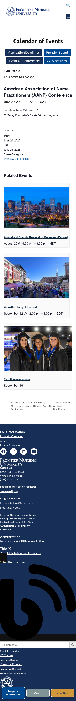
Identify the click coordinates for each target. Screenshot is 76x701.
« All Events (12, 71)
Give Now (62, 692)
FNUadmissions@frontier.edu (16, 503)
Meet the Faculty (9, 650)
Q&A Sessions (57, 61)
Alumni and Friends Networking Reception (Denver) (36, 237)
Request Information (11, 436)
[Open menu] (68, 16)
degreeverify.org (9, 491)
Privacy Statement (10, 445)
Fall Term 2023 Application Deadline (61, 406)
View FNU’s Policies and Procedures (20, 553)
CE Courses (6, 655)
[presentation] (36, 207)
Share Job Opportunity (13, 673)
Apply (3, 440)
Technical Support (10, 659)
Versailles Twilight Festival (20, 307)
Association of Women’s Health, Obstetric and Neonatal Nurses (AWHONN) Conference (32, 406)
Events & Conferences (24, 61)
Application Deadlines (24, 52)
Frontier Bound (57, 52)
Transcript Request (10, 668)
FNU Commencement (17, 379)
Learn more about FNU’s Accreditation (22, 541)
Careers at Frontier (11, 664)
